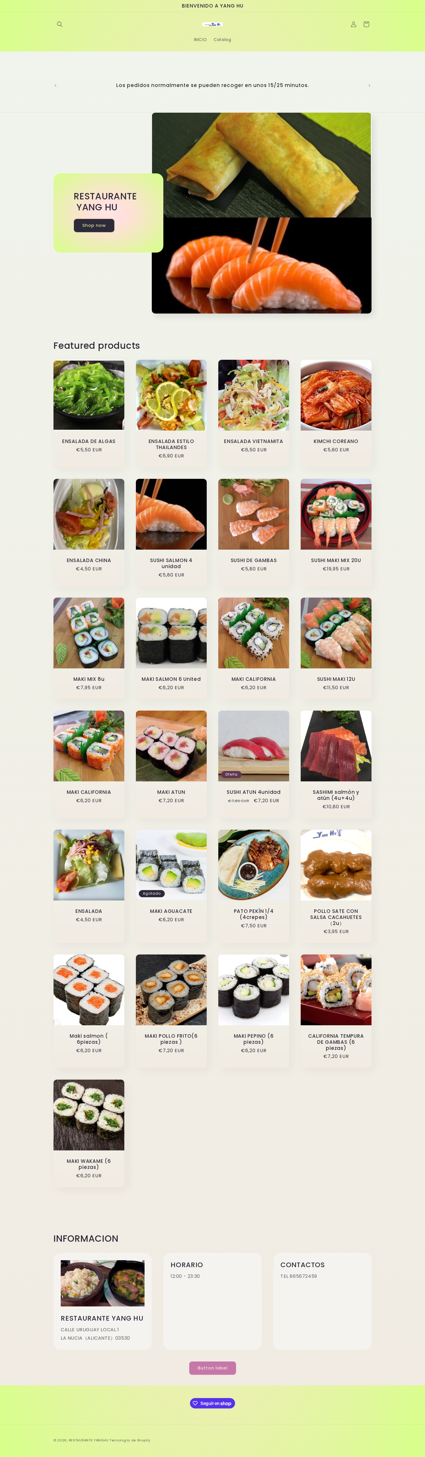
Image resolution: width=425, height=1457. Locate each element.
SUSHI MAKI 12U (336, 679)
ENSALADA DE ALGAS (89, 441)
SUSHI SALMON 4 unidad (171, 563)
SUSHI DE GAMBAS (254, 560)
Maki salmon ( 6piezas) (89, 1039)
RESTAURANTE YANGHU (89, 1440)
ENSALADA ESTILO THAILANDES (171, 444)
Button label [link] (213, 1368)
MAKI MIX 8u (89, 679)
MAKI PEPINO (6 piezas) (254, 1039)
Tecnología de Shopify (130, 1440)
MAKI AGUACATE (171, 911)
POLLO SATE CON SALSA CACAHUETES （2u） (336, 917)
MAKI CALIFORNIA (254, 679)
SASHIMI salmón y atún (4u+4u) (336, 795)
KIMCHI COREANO (336, 441)
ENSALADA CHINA (89, 560)
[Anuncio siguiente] (369, 85)
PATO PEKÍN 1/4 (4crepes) (254, 914)
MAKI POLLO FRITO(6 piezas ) (171, 1039)
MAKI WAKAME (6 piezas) (89, 1164)
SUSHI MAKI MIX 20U (336, 560)
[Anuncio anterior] (55, 85)
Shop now (94, 226)
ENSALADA (88, 911)
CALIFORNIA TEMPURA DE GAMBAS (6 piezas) (336, 1042)
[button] (59, 24)
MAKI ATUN (171, 792)
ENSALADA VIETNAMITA (253, 441)
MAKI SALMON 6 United (171, 679)
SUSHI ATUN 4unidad (254, 792)
